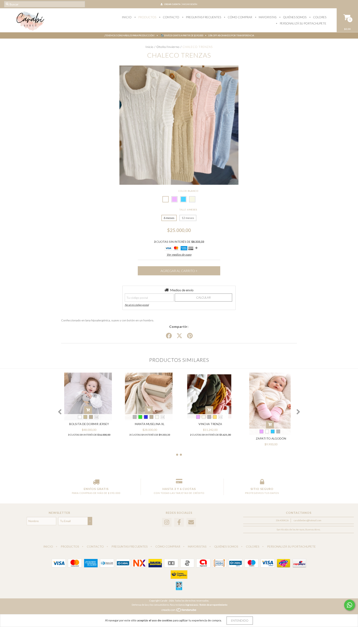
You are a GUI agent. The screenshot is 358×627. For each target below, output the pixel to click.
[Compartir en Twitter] (179, 336)
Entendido (239, 620)
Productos (147, 17)
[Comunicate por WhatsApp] (349, 605)
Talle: (188, 209)
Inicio (127, 17)
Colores (319, 17)
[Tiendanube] (179, 611)
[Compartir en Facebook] (169, 336)
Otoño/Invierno (168, 47)
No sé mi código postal (137, 304)
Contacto (170, 17)
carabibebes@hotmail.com (307, 520)
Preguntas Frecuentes (203, 17)
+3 (162, 417)
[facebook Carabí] (179, 522)
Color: (188, 190)
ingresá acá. (191, 604)
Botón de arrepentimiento (213, 604)
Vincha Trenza (210, 424)
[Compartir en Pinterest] (190, 336)
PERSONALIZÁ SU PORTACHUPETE (302, 23)
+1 (220, 417)
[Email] (191, 522)
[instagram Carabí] (167, 522)
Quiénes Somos (294, 17)
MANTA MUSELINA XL (149, 424)
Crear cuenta (172, 4)
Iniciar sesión (189, 4)
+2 (96, 417)
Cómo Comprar (239, 17)
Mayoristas (267, 17)
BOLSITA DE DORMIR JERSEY (89, 424)
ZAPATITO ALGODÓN (271, 438)
